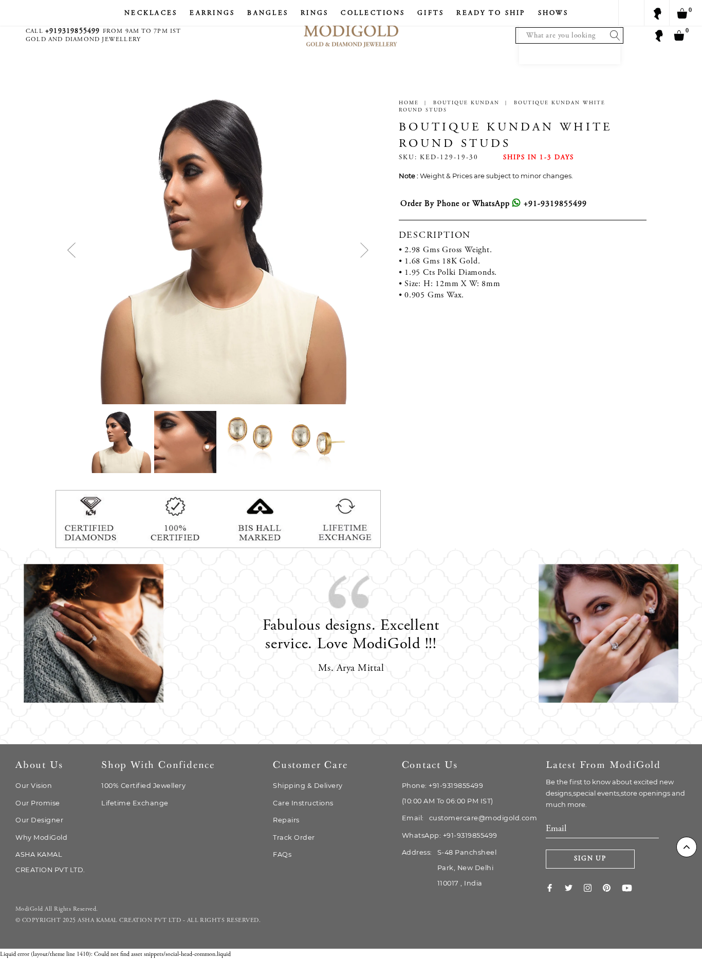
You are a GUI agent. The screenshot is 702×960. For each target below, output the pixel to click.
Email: (470, 818)
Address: (449, 868)
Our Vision (33, 785)
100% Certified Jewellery (143, 785)
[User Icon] (658, 35)
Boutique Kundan (466, 103)
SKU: (408, 158)
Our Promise (37, 803)
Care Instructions (303, 803)
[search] (612, 35)
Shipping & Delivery (308, 785)
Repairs (286, 820)
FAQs (282, 854)
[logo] (351, 26)
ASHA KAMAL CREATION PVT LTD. (50, 862)
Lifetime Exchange (135, 803)
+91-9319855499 (554, 204)
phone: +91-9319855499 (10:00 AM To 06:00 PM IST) (447, 793)
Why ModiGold (41, 837)
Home (409, 103)
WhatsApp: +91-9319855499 (449, 835)
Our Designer (39, 820)
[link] (555, 887)
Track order (294, 837)
